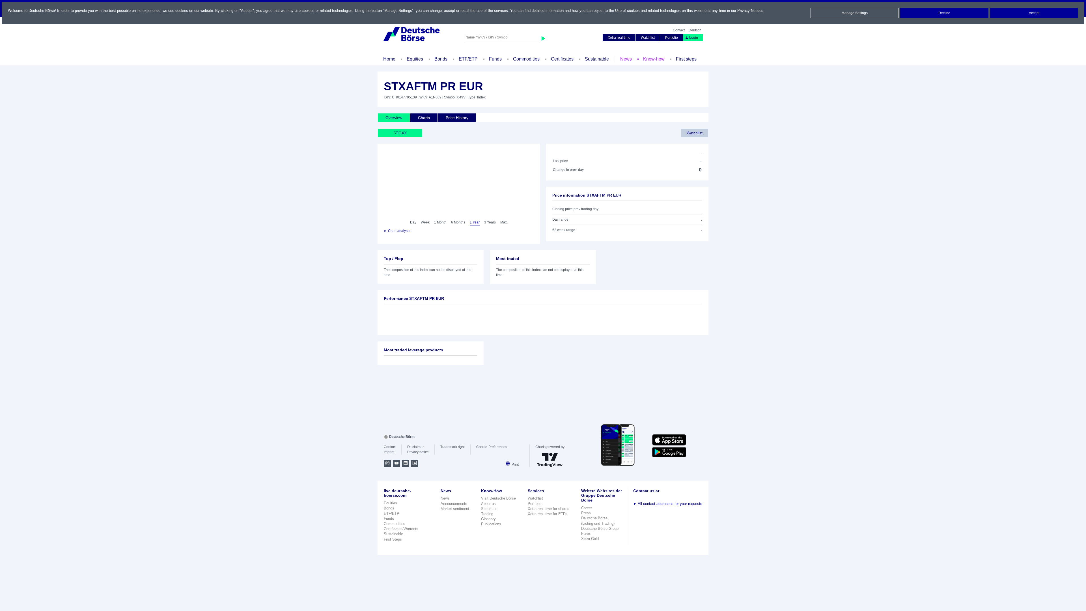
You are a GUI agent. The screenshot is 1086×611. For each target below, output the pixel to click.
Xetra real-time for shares (548, 509)
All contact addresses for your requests (667, 504)
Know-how (654, 59)
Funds (495, 59)
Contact (679, 30)
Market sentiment (455, 509)
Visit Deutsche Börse (498, 498)
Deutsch (695, 30)
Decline (944, 13)
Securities (489, 509)
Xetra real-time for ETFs (547, 514)
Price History (457, 117)
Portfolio (671, 38)
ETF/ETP (468, 59)
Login (693, 38)
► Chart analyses (397, 231)
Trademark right (452, 447)
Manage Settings (855, 13)
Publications (491, 524)
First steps (686, 59)
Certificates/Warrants (401, 529)
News (626, 59)
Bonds (440, 59)
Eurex (586, 534)
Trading (487, 514)
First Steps (393, 539)
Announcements (454, 504)
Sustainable (597, 59)
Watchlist (648, 38)
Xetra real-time (619, 38)
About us (488, 504)
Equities (415, 59)
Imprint (389, 452)
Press (586, 513)
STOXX (400, 133)
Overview (393, 117)
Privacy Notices (750, 10)
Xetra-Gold (590, 539)
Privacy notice (418, 452)
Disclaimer (415, 447)
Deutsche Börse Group (600, 528)
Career (586, 508)
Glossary (488, 519)
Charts (424, 117)
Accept (1034, 13)
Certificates (562, 59)
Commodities (526, 59)
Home (389, 59)
